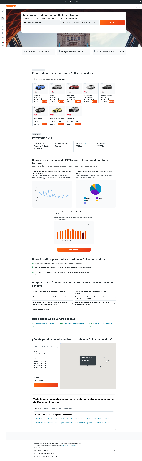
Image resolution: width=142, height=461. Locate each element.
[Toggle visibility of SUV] (86, 201)
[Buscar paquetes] (3, 21)
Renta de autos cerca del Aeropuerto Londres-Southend (99, 423)
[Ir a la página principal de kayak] (11, 6)
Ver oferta (44, 101)
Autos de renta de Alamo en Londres (44, 326)
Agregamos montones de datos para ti (44, 453)
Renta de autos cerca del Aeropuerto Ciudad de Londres (73, 423)
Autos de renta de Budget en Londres (72, 323)
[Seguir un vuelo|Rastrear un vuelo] (3, 29)
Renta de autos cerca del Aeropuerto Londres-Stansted (99, 419)
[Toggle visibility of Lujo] (98, 201)
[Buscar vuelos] (3, 11)
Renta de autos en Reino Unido (52, 436)
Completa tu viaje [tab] (56, 408)
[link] (74, 250)
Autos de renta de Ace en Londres (100, 326)
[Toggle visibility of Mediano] (99, 198)
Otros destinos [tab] (68, 408)
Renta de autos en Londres (82, 436)
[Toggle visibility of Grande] (87, 203)
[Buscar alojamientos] (3, 14)
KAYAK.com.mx (35, 436)
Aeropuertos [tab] (38, 408)
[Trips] (3, 37)
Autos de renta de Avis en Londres (43, 323)
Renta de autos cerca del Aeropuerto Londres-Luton (47, 423)
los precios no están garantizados (68, 445)
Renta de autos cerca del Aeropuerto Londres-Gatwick (73, 419)
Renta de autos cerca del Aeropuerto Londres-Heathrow (47, 419)
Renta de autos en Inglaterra (67, 436)
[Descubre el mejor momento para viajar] (3, 33)
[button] (140, 2)
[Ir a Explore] (3, 26)
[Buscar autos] (3, 18)
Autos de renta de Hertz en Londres (100, 323)
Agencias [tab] (46, 408)
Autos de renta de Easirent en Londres (72, 326)
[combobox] (30, 18)
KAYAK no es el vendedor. (41, 450)
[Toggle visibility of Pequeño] (87, 198)
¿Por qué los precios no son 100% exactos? (46, 456)
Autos (42, 436)
